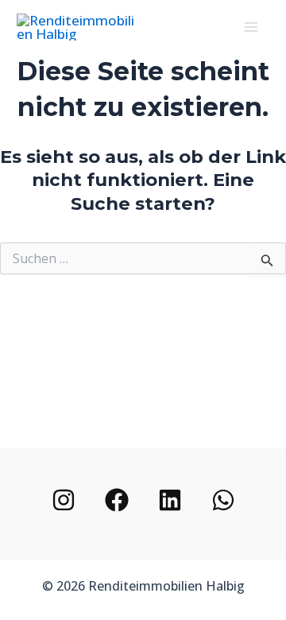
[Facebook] (117, 500)
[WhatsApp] (223, 500)
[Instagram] (63, 500)
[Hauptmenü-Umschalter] (252, 27)
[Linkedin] (170, 500)
